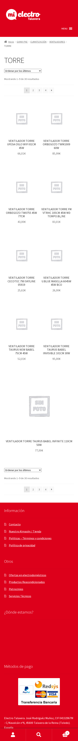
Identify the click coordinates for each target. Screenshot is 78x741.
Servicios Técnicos (20, 596)
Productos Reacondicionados (27, 582)
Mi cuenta (13, 735)
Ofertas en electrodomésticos (27, 575)
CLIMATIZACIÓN (38, 41)
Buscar (39, 735)
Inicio (11, 41)
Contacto (15, 524)
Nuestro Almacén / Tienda (25, 531)
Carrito (60, 731)
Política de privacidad (22, 545)
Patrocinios (16, 589)
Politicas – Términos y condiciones (30, 538)
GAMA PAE (22, 41)
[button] (64, 28)
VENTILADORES (57, 41)
